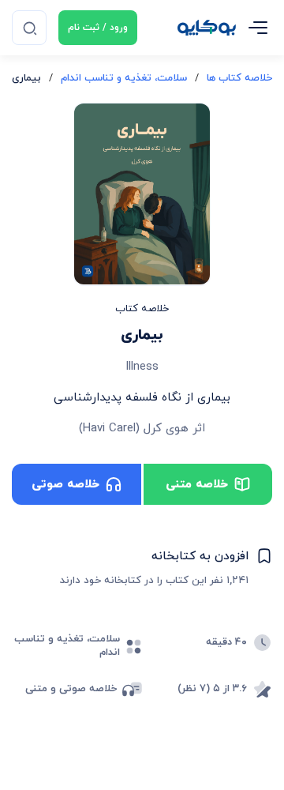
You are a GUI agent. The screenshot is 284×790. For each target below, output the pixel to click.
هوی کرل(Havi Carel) (134, 428)
